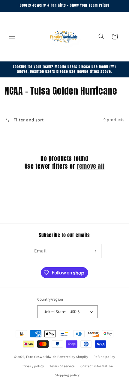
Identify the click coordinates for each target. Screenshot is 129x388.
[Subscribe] (94, 251)
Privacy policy (33, 366)
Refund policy (104, 357)
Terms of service (62, 366)
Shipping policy (67, 375)
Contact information (96, 366)
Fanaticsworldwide (41, 357)
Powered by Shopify (72, 357)
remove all (90, 166)
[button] (12, 36)
